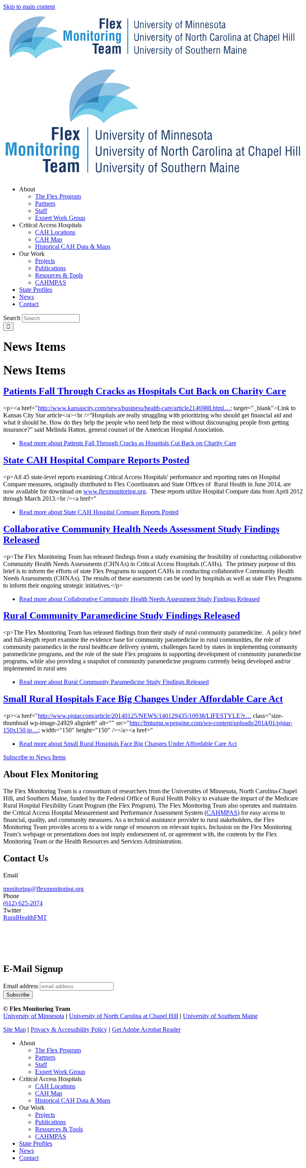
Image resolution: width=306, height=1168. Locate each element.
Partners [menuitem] (45, 203)
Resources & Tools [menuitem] (59, 275)
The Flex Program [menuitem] (58, 196)
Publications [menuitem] (50, 268)
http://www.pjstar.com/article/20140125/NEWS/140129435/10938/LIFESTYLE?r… (144, 715)
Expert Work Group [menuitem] (60, 217)
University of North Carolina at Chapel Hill (123, 1016)
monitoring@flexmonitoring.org (43, 888)
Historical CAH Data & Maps (72, 1100)
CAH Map (48, 1093)
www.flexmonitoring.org (114, 491)
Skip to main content (29, 6)
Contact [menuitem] (29, 304)
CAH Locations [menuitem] (55, 232)
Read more (127, 443)
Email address (20, 986)
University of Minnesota (33, 1016)
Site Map (14, 1029)
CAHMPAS (50, 1136)
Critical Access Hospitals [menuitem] (50, 225)
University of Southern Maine (220, 1016)
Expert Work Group (60, 1071)
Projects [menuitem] (45, 261)
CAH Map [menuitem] (48, 239)
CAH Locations (55, 1086)
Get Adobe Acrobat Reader (146, 1029)
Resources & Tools (59, 1129)
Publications (50, 1122)
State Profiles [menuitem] (35, 289)
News (26, 1150)
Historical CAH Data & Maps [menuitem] (72, 246)
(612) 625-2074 (23, 903)
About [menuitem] (27, 189)
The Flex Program (58, 1050)
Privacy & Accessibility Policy (69, 1029)
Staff (41, 1064)
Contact (29, 1157)
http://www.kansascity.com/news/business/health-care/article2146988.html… (134, 408)
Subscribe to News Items (34, 757)
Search (11, 318)
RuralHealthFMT (25, 917)
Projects (45, 1114)
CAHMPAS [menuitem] (50, 282)
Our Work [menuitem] (32, 253)
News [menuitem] (26, 296)
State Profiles (35, 1143)
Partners (45, 1057)
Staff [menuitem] (41, 210)
